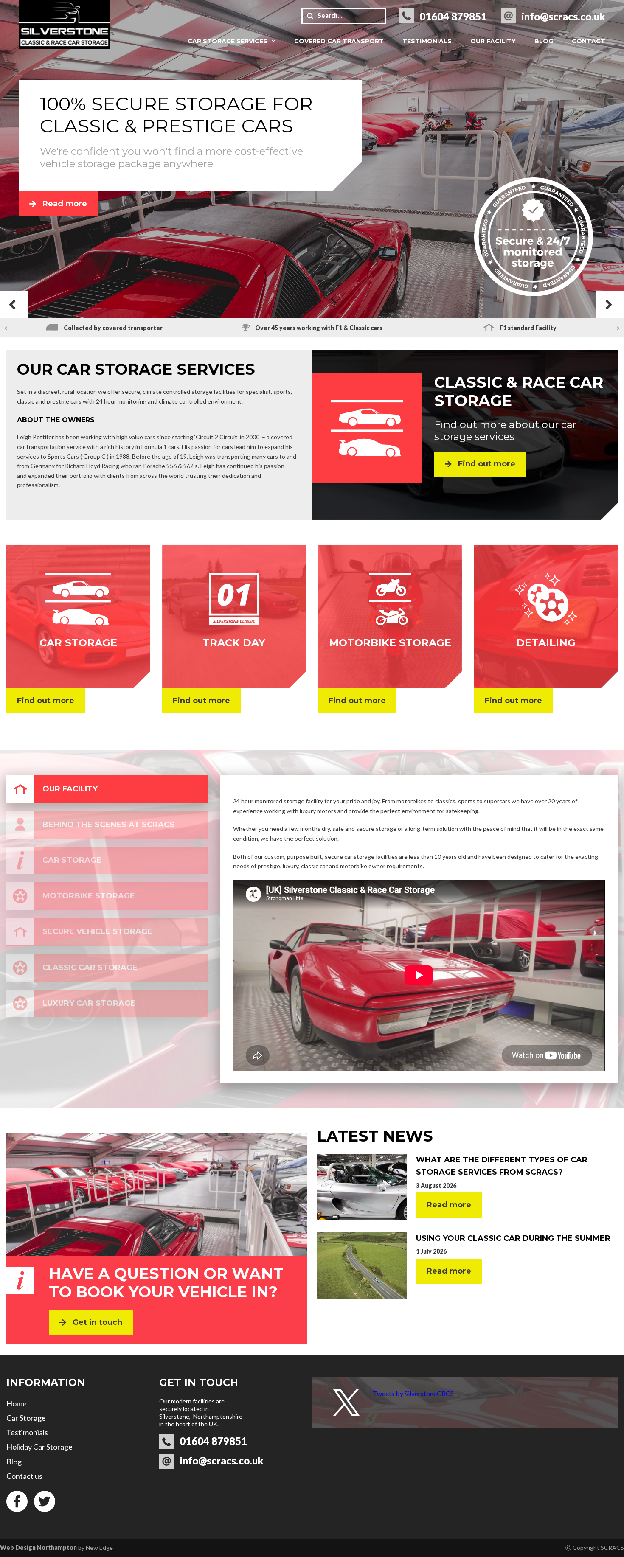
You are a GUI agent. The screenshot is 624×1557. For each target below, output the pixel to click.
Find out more (486, 464)
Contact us (24, 1476)
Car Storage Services (227, 41)
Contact (588, 41)
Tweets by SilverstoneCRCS (413, 1393)
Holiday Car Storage (39, 1446)
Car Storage (26, 1417)
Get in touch (97, 1322)
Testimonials (427, 41)
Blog (543, 41)
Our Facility (493, 41)
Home (16, 1403)
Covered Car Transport (339, 41)
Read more (64, 203)
